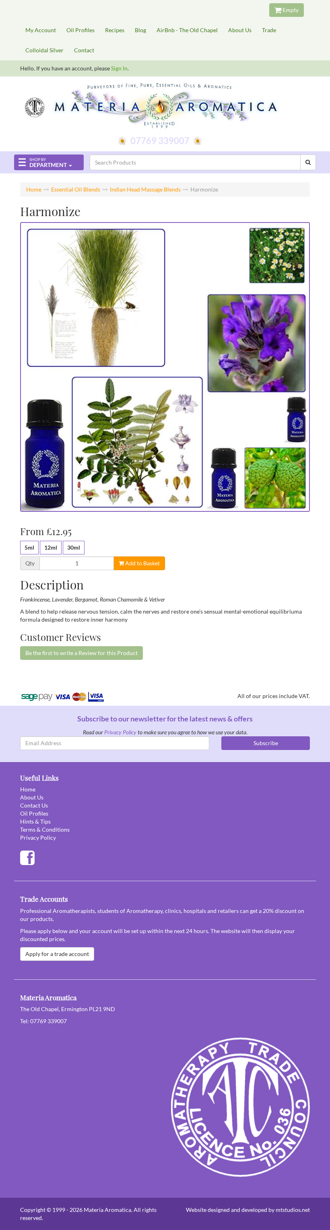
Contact (84, 50)
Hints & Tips (35, 821)
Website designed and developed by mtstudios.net (248, 1209)
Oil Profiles (80, 30)
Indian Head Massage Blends (145, 189)
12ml (50, 547)
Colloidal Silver (44, 50)
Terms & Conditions (45, 829)
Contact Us (34, 805)
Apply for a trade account (57, 953)
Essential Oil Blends (75, 189)
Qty (30, 563)
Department (48, 163)
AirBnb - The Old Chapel (187, 30)
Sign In (119, 68)
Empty (290, 9)
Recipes (114, 30)
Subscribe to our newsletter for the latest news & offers (165, 718)
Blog (140, 30)
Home (33, 189)
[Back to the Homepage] (165, 106)
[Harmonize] (165, 367)
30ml (73, 547)
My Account (40, 30)
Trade (269, 30)
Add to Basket (142, 563)
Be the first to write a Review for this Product (81, 652)
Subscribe (266, 743)
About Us (240, 30)
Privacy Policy (120, 732)
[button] (49, 162)
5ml (29, 547)
